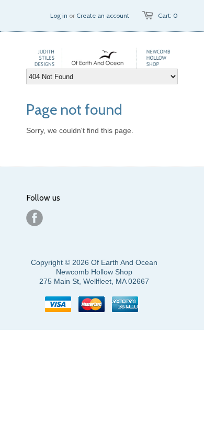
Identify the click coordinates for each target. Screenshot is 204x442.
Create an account (102, 15)
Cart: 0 (168, 15)
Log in (58, 15)
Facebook (34, 217)
